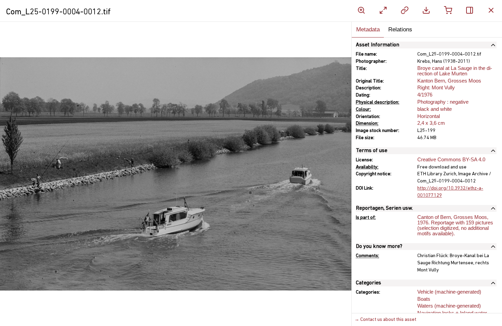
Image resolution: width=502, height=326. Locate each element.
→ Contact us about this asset (385, 319)
